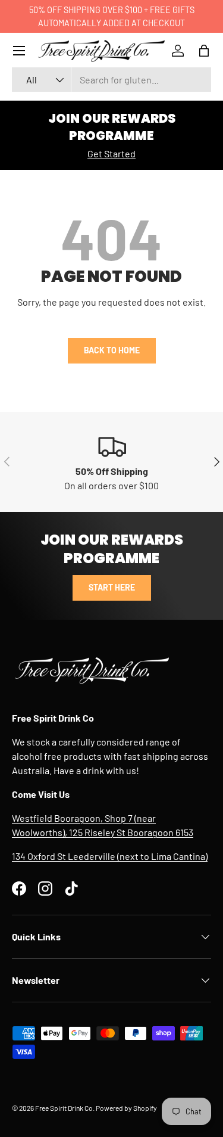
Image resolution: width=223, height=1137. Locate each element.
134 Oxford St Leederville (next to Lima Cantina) (110, 856)
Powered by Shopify (126, 1108)
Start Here (112, 587)
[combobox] (111, 79)
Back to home (112, 350)
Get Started (111, 153)
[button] (204, 51)
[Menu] (19, 51)
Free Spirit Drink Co (64, 1108)
